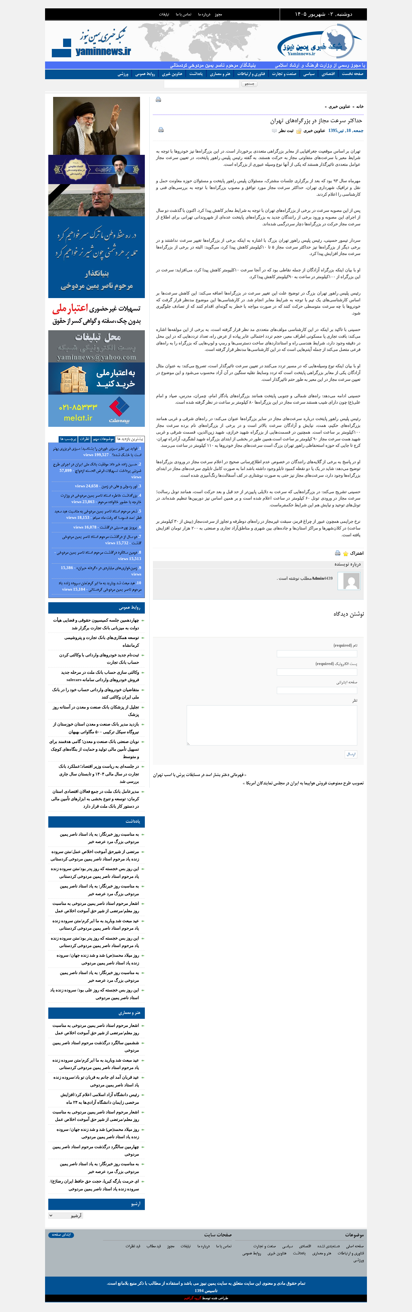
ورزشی (122, 74)
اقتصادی (328, 74)
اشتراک (357, 553)
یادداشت (196, 74)
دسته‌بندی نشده (328, 1246)
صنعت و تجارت (284, 74)
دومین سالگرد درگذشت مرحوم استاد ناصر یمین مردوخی (97, 553)
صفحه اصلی (355, 1246)
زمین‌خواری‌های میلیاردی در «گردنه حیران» (106, 568)
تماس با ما (184, 15)
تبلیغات (164, 15)
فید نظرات (133, 1246)
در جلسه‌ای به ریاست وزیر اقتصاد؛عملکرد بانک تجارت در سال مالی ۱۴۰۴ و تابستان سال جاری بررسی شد (99, 774)
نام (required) (345, 646)
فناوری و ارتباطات (251, 74)
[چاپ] (157, 100)
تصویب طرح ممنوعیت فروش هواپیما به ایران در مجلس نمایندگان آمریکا (305, 783)
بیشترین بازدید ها (130, 439)
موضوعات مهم (103, 439)
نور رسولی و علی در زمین (119, 486)
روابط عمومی (145, 74)
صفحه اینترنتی (346, 682)
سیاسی (308, 74)
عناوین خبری (172, 74)
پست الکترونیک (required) (336, 664)
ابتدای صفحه (61, 1235)
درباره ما (204, 15)
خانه (360, 106)
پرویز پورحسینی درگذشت (118, 528)
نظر (354, 701)
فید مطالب (153, 1246)
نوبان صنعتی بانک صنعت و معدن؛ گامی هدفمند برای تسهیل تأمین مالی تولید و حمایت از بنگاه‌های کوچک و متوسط (94, 749)
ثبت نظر (286, 130)
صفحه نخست (352, 74)
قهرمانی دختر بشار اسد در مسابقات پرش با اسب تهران (198, 775)
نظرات (84, 439)
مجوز (218, 15)
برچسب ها (68, 439)
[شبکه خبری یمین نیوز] (217, 41)
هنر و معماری (220, 74)
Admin (318, 578)
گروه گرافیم (193, 1298)
